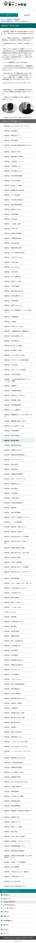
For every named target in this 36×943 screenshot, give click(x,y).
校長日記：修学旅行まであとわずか (15, 758)
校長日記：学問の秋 (10, 507)
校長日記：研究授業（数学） (13, 400)
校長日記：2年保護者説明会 (12, 390)
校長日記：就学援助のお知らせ (13, 660)
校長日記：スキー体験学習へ (13, 276)
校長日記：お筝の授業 (11, 650)
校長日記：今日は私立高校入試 (13, 200)
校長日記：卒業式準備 (11, 140)
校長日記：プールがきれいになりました (16, 746)
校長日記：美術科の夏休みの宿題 (14, 548)
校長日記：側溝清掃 (10, 386)
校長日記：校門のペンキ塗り (13, 281)
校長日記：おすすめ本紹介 (12, 180)
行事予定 (6, 912)
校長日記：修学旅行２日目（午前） (15, 717)
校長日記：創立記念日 (11, 464)
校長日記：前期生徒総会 (11, 791)
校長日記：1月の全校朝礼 (12, 286)
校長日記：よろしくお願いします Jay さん (18, 583)
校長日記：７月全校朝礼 (11, 674)
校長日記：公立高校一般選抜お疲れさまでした (17, 146)
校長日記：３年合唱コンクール (13, 161)
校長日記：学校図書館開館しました (15, 846)
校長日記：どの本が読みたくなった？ (15, 588)
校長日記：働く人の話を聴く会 (13, 641)
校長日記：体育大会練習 (11, 597)
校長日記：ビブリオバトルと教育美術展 (16, 360)
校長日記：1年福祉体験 (11, 430)
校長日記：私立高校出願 (11, 243)
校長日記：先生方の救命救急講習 (14, 684)
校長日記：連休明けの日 (11, 817)
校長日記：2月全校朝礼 (11, 214)
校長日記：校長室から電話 (12, 557)
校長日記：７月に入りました (13, 679)
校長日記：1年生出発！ (11, 272)
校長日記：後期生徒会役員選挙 (13, 474)
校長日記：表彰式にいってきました (15, 395)
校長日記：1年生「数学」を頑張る (14, 836)
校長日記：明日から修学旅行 (13, 732)
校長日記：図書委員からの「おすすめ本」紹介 (17, 415)
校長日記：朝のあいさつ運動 (13, 185)
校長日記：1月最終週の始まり (13, 238)
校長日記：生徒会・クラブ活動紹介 (15, 862)
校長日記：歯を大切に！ (11, 831)
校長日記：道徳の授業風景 (12, 806)
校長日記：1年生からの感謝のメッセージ (16, 517)
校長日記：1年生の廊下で (12, 498)
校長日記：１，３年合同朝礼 (13, 522)
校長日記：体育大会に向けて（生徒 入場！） (16, 542)
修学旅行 (6, 925)
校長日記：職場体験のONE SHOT (15, 421)
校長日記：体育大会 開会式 (13, 531)
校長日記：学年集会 (10, 321)
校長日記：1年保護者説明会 (12, 405)
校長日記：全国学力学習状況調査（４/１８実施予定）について (18, 856)
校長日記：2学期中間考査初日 (13, 503)
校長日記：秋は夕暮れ (11, 488)
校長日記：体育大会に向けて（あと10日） (17, 552)
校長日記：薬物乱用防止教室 (13, 248)
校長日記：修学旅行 (10, 727)
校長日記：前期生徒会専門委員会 (14, 851)
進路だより (6, 916)
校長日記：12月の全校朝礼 (12, 374)
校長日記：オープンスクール (13, 459)
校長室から (17, 19)
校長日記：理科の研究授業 (12, 512)
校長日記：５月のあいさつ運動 (13, 796)
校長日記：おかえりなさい (12, 267)
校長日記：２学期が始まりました (14, 621)
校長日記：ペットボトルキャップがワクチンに (17, 752)
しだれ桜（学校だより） (10, 908)
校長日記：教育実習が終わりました (15, 698)
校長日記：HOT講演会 (11, 655)
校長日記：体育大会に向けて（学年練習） (17, 567)
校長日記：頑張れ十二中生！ (13, 152)
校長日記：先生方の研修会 (12, 693)
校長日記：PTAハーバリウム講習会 (15, 369)
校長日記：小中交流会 (11, 365)
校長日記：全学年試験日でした (13, 296)
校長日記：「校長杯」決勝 (12, 224)
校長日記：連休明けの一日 (12, 483)
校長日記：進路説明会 (11, 469)
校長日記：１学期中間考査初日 (13, 762)
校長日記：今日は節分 (11, 219)
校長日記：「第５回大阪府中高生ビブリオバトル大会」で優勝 (17, 380)
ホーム (9, 15)
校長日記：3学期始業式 (11, 300)
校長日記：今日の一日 (11, 228)
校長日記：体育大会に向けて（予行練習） (17, 536)
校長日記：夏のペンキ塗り (12, 602)
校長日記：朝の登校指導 (11, 867)
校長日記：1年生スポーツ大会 (13, 326)
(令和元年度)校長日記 (7, 21)
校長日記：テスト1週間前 (12, 410)
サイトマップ (18, 941)
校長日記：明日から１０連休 (13, 827)
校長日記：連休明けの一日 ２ (13, 450)
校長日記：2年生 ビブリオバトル (14, 479)
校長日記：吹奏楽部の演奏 (12, 777)
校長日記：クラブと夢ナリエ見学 (14, 355)
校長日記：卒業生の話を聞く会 (13, 665)
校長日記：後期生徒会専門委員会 (14, 455)
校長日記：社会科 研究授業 (13, 562)
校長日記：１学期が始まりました (14, 876)
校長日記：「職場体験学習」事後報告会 (16, 331)
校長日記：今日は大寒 (11, 262)
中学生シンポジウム (10, 612)
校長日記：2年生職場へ (11, 493)
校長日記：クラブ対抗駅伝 (12, 195)
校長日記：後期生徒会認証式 (13, 445)
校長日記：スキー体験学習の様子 (14, 252)
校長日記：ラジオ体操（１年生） (14, 772)
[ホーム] (18, 4)
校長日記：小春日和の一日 (12, 166)
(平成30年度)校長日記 (9, 905)
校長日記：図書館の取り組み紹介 (14, 190)
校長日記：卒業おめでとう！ (13, 135)
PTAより (6, 929)
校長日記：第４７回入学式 (12, 881)
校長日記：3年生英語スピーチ (13, 171)
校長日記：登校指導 (10, 617)
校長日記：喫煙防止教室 (11, 636)
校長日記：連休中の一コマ (12, 822)
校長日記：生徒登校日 (11, 131)
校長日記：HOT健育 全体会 (13, 350)
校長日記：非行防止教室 (11, 631)
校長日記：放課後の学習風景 (13, 767)
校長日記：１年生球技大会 (12, 645)
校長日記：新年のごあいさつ (13, 305)
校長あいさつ (7, 898)
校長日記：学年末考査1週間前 (13, 176)
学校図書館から (8, 920)
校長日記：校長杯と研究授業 (13, 233)
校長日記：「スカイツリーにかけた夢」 (16, 741)
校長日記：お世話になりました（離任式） (17, 871)
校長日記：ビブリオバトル (12, 669)
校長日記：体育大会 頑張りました (15, 527)
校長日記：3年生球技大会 (12, 341)
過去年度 (9, 19)
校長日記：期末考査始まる (12, 689)
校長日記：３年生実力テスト (13, 593)
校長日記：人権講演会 (11, 708)
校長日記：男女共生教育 (11, 435)
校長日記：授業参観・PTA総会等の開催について (17, 811)
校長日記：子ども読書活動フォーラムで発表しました (17, 311)
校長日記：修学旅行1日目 (12, 722)
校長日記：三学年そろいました (13, 257)
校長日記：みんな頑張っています (14, 426)
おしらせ (6, 933)
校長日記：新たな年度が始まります (15, 886)
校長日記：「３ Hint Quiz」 (13, 607)
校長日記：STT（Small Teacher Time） (16, 782)
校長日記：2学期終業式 (11, 317)
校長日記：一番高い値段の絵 (13, 786)
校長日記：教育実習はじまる (13, 737)
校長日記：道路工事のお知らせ (13, 291)
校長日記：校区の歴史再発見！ (13, 204)
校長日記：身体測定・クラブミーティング (17, 841)
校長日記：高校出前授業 (11, 578)
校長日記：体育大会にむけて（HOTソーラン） (17, 572)
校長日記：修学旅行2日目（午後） (14, 713)
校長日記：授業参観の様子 (12, 801)
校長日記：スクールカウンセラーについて (17, 126)
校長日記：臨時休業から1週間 (13, 156)
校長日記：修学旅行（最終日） (13, 703)
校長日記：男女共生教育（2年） (14, 336)
